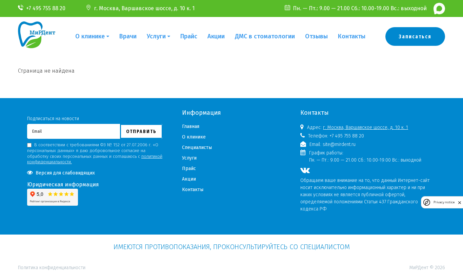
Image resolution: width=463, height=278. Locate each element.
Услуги (156, 36)
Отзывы (316, 36)
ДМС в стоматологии (265, 36)
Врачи (128, 36)
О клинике (90, 36)
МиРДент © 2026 (427, 268)
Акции (216, 36)
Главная (190, 126)
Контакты (351, 36)
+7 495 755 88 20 (45, 8)
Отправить (141, 131)
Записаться (415, 36)
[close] (459, 202)
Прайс (188, 36)
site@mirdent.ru (339, 144)
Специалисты (197, 147)
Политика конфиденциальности (51, 238)
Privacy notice (444, 202)
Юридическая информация (63, 184)
